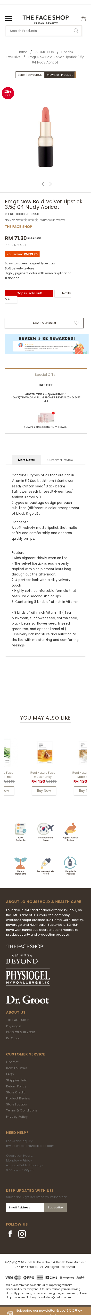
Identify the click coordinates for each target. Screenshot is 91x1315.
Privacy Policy (17, 1117)
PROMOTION (44, 52)
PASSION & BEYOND (20, 1032)
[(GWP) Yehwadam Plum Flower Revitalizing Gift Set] (46, 415)
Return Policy (16, 1086)
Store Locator (16, 1104)
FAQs (10, 1074)
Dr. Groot (13, 1038)
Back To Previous (30, 75)
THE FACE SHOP (17, 1020)
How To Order (16, 1068)
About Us (16, 1012)
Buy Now (25, 790)
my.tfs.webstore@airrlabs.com (30, 1146)
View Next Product (60, 75)
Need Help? (17, 1132)
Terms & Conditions (22, 1110)
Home (22, 52)
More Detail (26, 460)
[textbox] (44, 31)
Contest (12, 1062)
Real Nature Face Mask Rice (66, 775)
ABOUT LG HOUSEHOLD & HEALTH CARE (43, 901)
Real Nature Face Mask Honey (24, 775)
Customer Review (60, 460)
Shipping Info (16, 1080)
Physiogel (13, 1026)
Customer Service (25, 1054)
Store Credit (15, 1092)
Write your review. (53, 220)
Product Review (18, 1098)
